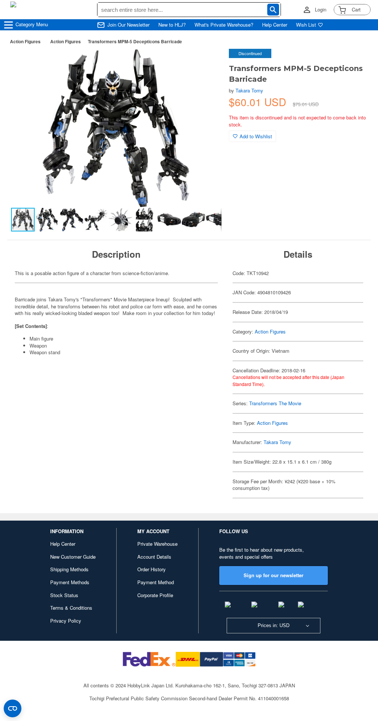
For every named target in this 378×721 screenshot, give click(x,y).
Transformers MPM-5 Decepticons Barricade (135, 41)
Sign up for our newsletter (273, 575)
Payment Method (155, 582)
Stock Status (64, 595)
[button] (208, 62)
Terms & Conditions (71, 607)
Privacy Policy (65, 620)
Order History (151, 569)
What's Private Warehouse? (224, 24)
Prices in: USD (273, 625)
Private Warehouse (157, 543)
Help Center (274, 24)
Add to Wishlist (256, 136)
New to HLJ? (172, 24)
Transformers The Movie (275, 403)
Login (320, 9)
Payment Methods (69, 582)
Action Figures (25, 41)
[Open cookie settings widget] (12, 708)
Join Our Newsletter (128, 24)
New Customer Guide (73, 556)
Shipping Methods (69, 569)
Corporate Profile (155, 595)
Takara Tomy (249, 90)
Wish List (306, 24)
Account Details (154, 556)
